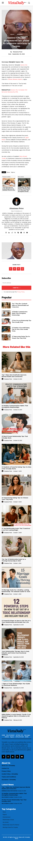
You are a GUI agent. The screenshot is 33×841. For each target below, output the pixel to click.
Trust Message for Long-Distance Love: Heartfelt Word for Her (9, 189)
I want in (15, 287)
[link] (9, 186)
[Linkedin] (13, 757)
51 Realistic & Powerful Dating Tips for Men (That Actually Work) (21, 329)
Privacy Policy (20, 292)
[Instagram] (8, 757)
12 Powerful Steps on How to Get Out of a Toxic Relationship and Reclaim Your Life (16, 621)
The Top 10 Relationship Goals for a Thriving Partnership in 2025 (14, 560)
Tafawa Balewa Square (15, 79)
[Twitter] (14, 269)
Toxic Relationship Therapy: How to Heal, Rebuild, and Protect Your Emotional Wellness (15, 653)
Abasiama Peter (17, 51)
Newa (8, 172)
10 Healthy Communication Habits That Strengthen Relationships (19, 313)
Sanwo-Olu (23, 65)
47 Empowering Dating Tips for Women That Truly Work (21, 337)
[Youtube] (22, 757)
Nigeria (20, 34)
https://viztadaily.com (16, 211)
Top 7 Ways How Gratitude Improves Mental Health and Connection (20, 305)
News (12, 34)
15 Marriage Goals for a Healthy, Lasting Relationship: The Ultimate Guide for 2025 (16, 590)
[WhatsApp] (22, 269)
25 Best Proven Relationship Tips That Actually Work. (21, 321)
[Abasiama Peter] (16, 201)
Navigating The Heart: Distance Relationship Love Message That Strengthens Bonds (24, 189)
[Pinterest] (18, 269)
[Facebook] (10, 269)
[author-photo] (3, 379)
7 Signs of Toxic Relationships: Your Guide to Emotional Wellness (16, 684)
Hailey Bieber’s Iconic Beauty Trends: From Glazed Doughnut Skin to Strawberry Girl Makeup (16, 716)
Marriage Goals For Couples (9, 790)
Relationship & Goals (7, 797)
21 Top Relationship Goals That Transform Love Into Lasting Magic (16, 529)
